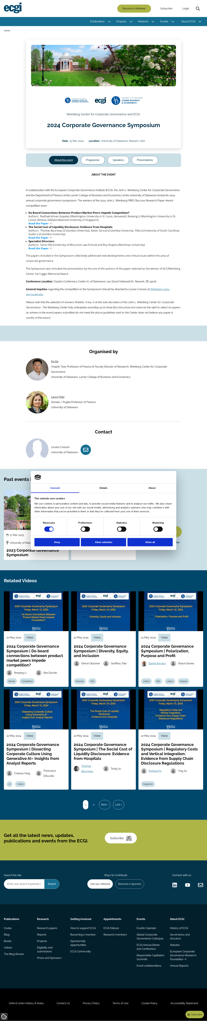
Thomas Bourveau (87, 769)
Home (7, 30)
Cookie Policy (149, 1003)
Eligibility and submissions (45, 949)
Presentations (145, 160)
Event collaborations (149, 965)
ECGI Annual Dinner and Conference (148, 946)
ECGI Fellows (111, 928)
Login (185, 8)
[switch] (85, 529)
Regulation (148, 784)
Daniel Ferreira (157, 663)
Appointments (112, 919)
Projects (121, 21)
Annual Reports (179, 965)
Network (143, 21)
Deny (57, 542)
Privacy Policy (91, 1003)
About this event (63, 160)
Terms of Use (120, 1003)
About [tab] (152, 488)
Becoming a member (83, 934)
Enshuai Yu (155, 770)
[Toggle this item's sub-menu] (109, 21)
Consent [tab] (55, 488)
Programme (92, 160)
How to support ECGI (83, 928)
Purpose (183, 681)
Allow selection (103, 542)
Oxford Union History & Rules (26, 1003)
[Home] (13, 8)
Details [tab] (104, 488)
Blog (7, 934)
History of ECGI (179, 928)
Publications (97, 21)
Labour (170, 681)
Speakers (118, 160)
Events (164, 21)
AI (9, 784)
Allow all (150, 542)
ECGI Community (80, 951)
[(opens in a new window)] (77, 100)
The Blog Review (14, 954)
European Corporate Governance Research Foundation (183, 955)
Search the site (12, 875)
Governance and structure (180, 936)
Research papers (47, 928)
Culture (146, 681)
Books (7, 941)
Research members (115, 934)
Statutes (175, 945)
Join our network (100, 883)
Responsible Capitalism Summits (150, 957)
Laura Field (57, 396)
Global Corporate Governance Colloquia (150, 936)
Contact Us (63, 1003)
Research (43, 919)
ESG (92, 681)
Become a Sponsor (129, 883)
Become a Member (134, 8)
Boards (12, 681)
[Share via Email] (200, 885)
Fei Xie (54, 361)
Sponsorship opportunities (78, 943)
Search (198, 9)
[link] (40, 223)
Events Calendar (146, 928)
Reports (41, 934)
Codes (8, 928)
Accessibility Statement (184, 1003)
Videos (8, 947)
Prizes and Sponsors (49, 957)
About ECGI (188, 21)
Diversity (80, 681)
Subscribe (166, 8)
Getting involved (80, 919)
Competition (27, 681)
